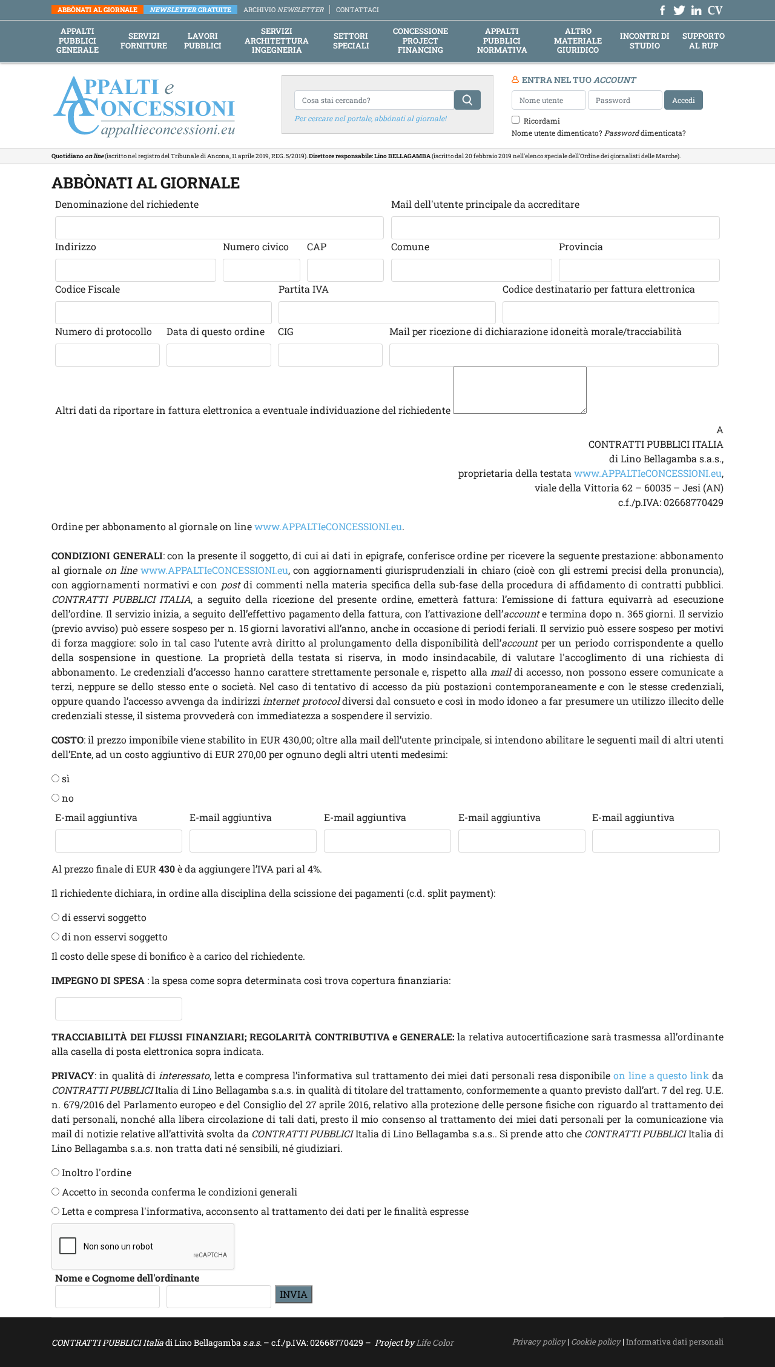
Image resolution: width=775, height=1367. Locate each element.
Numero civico (256, 246)
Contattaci (357, 9)
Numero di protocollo (104, 331)
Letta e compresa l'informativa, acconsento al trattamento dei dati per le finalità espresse (265, 1211)
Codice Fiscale (87, 288)
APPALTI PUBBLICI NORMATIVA (502, 41)
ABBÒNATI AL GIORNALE (97, 9)
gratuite (190, 9)
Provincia (581, 246)
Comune (410, 246)
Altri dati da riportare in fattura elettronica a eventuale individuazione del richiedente (252, 410)
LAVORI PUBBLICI (203, 41)
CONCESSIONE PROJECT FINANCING (420, 41)
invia (294, 1294)
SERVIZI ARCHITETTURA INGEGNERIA (277, 41)
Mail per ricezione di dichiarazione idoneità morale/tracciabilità (536, 331)
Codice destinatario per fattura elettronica (600, 288)
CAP (316, 246)
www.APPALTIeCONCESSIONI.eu (648, 473)
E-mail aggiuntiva (96, 817)
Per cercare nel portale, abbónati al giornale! (370, 118)
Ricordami (542, 120)
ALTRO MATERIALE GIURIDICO (578, 41)
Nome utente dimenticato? (557, 133)
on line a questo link (661, 1075)
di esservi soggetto (104, 917)
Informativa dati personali (675, 1341)
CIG (287, 331)
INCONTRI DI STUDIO (645, 41)
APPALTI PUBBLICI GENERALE (77, 41)
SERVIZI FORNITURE (143, 41)
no (68, 797)
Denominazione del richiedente (127, 204)
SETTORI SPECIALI (351, 41)
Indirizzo (75, 246)
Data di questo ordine (216, 331)
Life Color (434, 1342)
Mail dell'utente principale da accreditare (485, 204)
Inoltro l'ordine (96, 1172)
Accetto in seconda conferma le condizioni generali (179, 1191)
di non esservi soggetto (115, 936)
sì (66, 778)
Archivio (283, 9)
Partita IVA (304, 288)
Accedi (683, 100)
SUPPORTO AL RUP (703, 41)
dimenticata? (645, 133)
